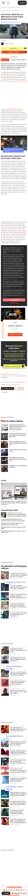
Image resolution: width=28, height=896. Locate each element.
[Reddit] (16, 890)
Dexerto (3, 121)
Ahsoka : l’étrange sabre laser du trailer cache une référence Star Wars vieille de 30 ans (18, 596)
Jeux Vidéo (15, 10)
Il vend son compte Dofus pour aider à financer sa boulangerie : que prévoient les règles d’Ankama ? (18, 605)
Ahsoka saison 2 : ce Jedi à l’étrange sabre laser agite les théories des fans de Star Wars (18, 794)
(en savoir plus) (12, 279)
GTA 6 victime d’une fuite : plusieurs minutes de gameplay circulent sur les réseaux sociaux (16, 514)
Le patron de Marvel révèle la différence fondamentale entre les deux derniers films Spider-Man (18, 752)
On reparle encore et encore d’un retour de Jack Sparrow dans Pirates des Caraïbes (18, 803)
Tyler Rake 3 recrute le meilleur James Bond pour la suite (18, 650)
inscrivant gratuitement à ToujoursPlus (10, 375)
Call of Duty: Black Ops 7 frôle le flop (17, 450)
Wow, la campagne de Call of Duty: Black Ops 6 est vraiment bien (18, 443)
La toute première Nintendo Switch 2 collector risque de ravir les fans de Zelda (13, 520)
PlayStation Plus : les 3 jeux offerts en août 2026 (13, 527)
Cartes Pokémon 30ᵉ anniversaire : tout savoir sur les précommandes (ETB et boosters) (18, 770)
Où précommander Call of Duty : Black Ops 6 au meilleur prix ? (18, 459)
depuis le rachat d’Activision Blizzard (17, 81)
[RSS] (19, 890)
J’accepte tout (15, 300)
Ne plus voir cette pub (7, 417)
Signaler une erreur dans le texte (10, 385)
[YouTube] (4, 890)
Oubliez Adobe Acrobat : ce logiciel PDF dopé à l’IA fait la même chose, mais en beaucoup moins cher (17, 427)
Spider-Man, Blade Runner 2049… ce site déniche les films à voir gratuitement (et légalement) (18, 821)
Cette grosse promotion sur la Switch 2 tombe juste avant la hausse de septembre (18, 682)
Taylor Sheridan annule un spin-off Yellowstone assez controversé (18, 659)
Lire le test (15, 328)
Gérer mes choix (14, 303)
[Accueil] (3, 3)
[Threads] (24, 890)
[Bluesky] (21, 890)
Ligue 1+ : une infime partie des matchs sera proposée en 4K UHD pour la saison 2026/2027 (18, 673)
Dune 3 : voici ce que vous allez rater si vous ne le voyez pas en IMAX (18, 692)
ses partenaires (7, 288)
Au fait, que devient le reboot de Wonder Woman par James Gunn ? (18, 614)
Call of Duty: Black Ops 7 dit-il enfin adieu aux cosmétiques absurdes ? (17, 435)
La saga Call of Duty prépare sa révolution (18, 466)
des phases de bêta (15, 111)
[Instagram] (12, 890)
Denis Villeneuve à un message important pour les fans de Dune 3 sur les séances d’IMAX (18, 729)
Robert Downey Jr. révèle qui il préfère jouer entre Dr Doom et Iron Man (18, 779)
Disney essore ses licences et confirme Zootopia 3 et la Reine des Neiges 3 (18, 743)
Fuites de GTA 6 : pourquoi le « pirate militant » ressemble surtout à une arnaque (18, 575)
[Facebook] (14, 890)
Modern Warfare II (11, 231)
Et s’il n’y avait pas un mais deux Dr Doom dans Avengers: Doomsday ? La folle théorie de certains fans (18, 761)
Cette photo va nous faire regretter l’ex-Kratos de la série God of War (12, 523)
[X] (9, 890)
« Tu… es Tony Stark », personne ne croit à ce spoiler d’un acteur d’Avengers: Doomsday (18, 587)
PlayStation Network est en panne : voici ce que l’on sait (13, 531)
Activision (5, 392)
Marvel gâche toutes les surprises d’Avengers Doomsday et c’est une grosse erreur (17, 812)
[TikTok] (7, 890)
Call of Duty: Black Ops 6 (10, 76)
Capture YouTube (19, 382)
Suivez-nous (5, 59)
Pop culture (6, 10)
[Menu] (8, 3)
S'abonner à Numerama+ (12, 366)
